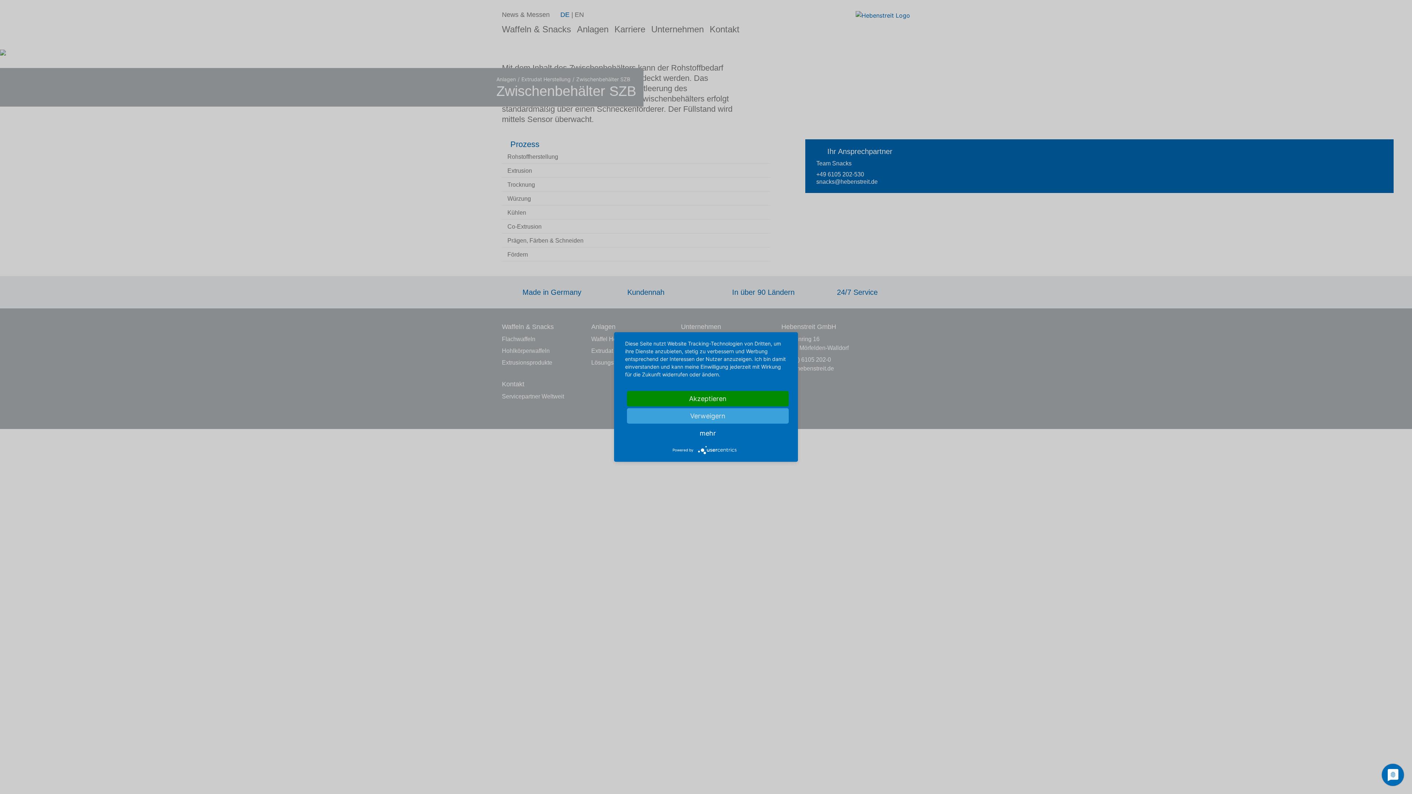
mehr (708, 433)
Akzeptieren (708, 399)
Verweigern (707, 416)
